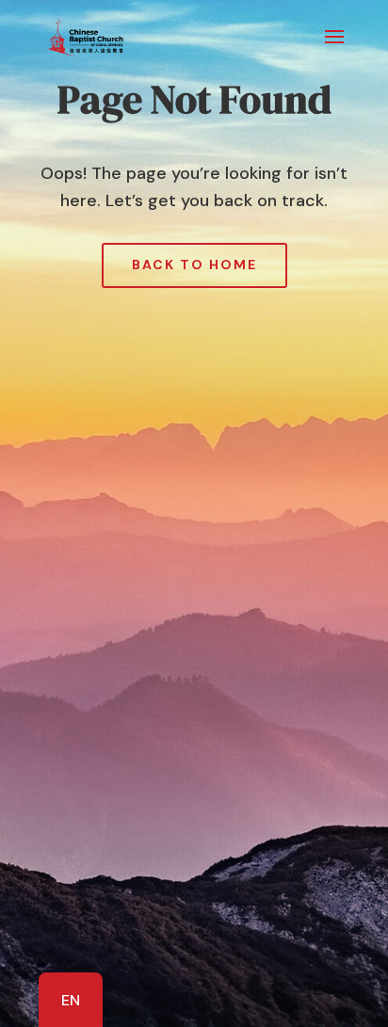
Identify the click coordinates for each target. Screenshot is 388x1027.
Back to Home (194, 264)
